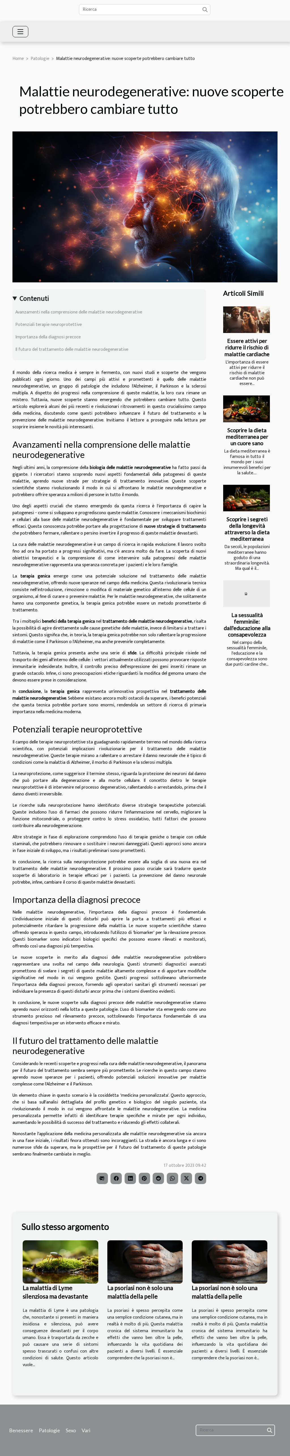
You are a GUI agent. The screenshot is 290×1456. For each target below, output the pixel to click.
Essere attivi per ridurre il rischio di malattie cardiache (247, 347)
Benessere (21, 1430)
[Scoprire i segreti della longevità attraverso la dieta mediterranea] (246, 498)
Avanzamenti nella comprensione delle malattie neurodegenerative (78, 312)
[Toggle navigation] (20, 31)
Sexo (71, 1430)
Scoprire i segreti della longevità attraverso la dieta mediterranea (247, 529)
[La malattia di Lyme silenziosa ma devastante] (60, 1261)
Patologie (40, 58)
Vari (86, 1430)
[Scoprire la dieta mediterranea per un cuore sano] (246, 408)
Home (18, 58)
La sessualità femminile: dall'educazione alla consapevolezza (247, 625)
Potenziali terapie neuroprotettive (48, 324)
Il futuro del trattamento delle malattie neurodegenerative (71, 349)
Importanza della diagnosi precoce (48, 337)
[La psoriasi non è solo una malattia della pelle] (145, 1261)
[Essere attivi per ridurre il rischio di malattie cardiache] (246, 319)
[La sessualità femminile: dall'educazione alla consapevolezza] (246, 593)
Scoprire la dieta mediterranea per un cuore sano (247, 436)
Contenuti (34, 299)
